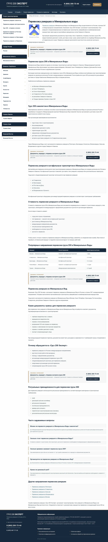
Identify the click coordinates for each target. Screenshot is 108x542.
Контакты (62, 12)
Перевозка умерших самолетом (12, 20)
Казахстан (6, 89)
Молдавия (6, 97)
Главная (10, 12)
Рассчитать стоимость (92, 53)
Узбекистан (6, 108)
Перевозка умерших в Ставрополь (42, 489)
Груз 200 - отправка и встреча (11, 28)
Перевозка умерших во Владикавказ (43, 494)
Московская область (9, 60)
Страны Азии (7, 128)
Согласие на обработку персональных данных (83, 534)
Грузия (5, 86)
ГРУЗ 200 (15, 514)
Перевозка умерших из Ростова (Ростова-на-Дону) (12, 32)
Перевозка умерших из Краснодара (13, 37)
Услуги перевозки (28, 12)
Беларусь (5, 82)
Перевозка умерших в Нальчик (41, 492)
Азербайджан (7, 78)
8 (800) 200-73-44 (71, 4)
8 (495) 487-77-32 (12, 530)
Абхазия (5, 70)
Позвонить (97, 4)
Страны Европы (7, 118)
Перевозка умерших (48, 25)
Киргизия (5, 93)
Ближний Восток (8, 138)
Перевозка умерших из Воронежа (12, 41)
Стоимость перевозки (43, 12)
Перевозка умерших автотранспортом (14, 24)
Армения (5, 74)
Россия (5, 51)
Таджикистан (7, 101)
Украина (5, 105)
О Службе (17, 12)
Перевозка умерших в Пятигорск (42, 487)
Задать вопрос (86, 4)
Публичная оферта (76, 531)
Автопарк (54, 12)
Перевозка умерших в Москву (41, 497)
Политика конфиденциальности (47, 534)
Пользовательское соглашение (47, 531)
